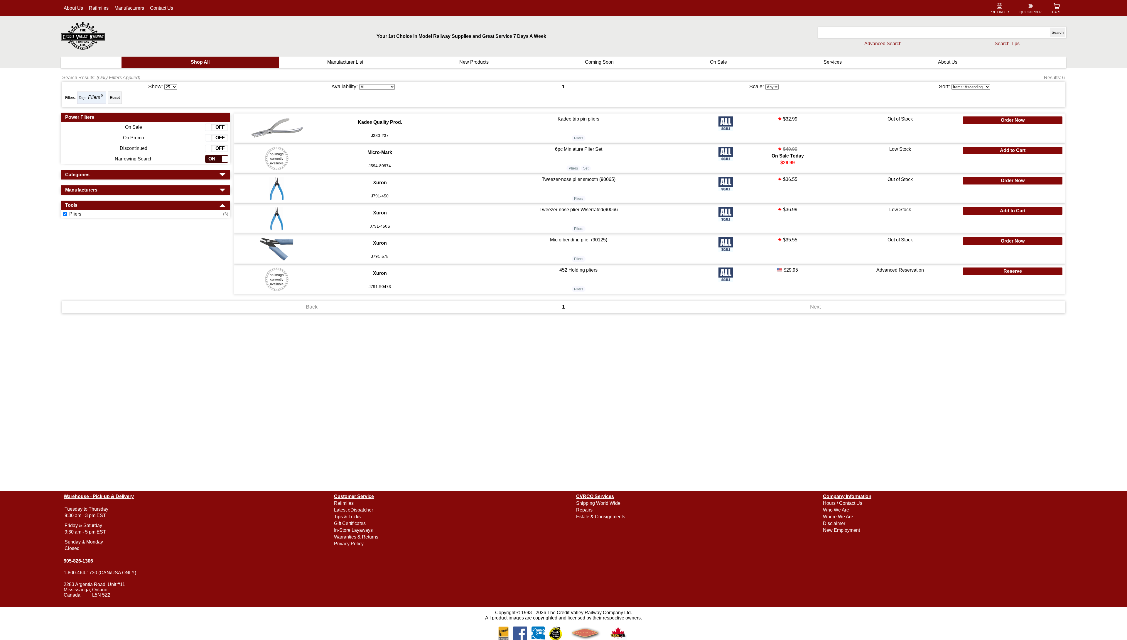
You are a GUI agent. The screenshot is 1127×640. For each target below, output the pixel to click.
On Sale (718, 62)
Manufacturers (129, 8)
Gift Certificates (350, 523)
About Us (73, 8)
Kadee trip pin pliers (578, 118)
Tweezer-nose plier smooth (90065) (578, 179)
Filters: (70, 98)
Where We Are (838, 516)
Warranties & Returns (356, 536)
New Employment (841, 530)
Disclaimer (834, 523)
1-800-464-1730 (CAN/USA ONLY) (100, 572)
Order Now (1013, 120)
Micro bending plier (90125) (578, 239)
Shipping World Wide (598, 503)
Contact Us (161, 8)
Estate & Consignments (600, 516)
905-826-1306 (78, 560)
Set (585, 168)
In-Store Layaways (353, 530)
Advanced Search (883, 43)
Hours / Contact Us (842, 503)
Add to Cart (1012, 150)
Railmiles (99, 8)
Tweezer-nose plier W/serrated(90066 (578, 209)
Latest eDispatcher (353, 509)
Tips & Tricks (347, 516)
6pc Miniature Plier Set (578, 149)
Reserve (1012, 271)
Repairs (584, 509)
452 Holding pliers (578, 269)
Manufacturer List (345, 62)
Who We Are (836, 509)
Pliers (94, 97)
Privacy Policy (349, 543)
